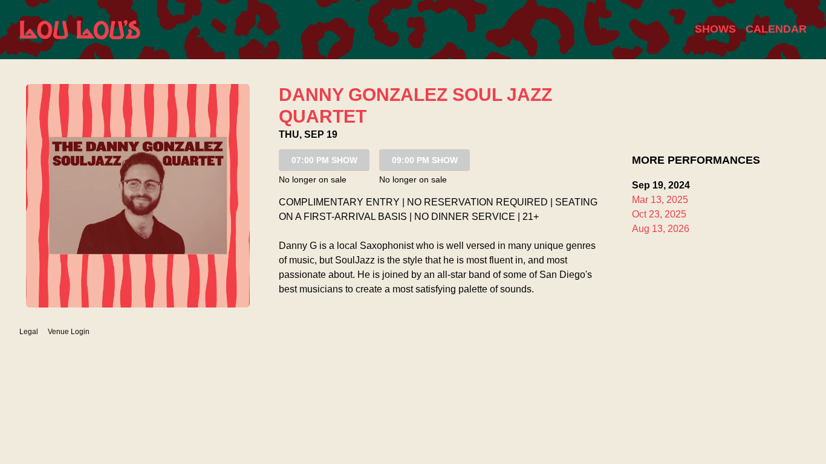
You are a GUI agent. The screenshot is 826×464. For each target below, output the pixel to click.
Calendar (776, 29)
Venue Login (68, 331)
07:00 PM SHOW (324, 160)
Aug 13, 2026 (660, 229)
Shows (715, 29)
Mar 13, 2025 (660, 200)
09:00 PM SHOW (425, 160)
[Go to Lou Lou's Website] (79, 29)
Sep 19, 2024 (661, 185)
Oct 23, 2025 (659, 214)
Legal (28, 331)
